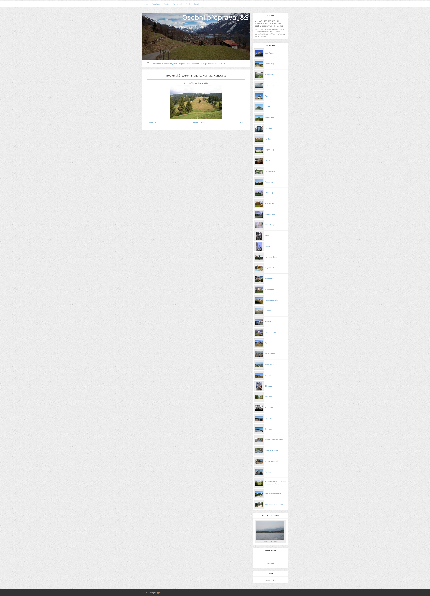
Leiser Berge (269, 85)
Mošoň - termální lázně (274, 440)
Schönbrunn (269, 289)
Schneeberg (269, 74)
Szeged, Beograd (271, 461)
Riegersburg (269, 150)
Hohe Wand (269, 364)
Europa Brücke (270, 332)
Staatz (267, 107)
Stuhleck (268, 429)
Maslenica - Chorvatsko (274, 504)
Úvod (146, 4)
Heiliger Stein (270, 171)
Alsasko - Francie (271, 450)
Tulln (267, 236)
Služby (166, 4)
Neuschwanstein (271, 300)
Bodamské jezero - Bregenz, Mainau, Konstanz (182, 64)
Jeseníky (268, 375)
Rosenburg (269, 182)
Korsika (268, 472)
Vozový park (177, 4)
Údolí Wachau (270, 53)
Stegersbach (269, 268)
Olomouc (268, 386)
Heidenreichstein (271, 257)
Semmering (269, 64)
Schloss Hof (269, 203)
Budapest (268, 311)
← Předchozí (151, 122)
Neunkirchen (270, 354)
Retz (266, 96)
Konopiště (269, 407)
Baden (267, 246)
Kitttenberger (270, 225)
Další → (242, 122)
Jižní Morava (269, 397)
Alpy (266, 343)
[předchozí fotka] (150, 102)
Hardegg (268, 139)
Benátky (268, 321)
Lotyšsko (268, 418)
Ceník (188, 4)
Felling (267, 160)
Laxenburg (269, 193)
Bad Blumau (269, 278)
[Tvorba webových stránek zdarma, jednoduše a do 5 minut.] (158, 593)
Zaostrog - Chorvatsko (273, 493)
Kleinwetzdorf (270, 214)
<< (257, 580)
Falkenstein (269, 117)
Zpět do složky (198, 122)
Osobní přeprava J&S (215, 17)
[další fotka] (241, 102)
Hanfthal (268, 128)
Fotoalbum (156, 4)
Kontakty (197, 4)
